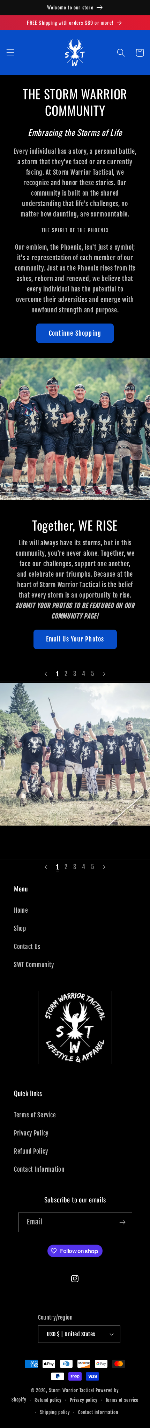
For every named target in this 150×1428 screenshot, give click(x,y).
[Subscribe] (122, 1222)
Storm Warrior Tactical (71, 1390)
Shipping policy (55, 1412)
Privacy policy (84, 1400)
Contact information (98, 1412)
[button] (10, 53)
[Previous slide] (45, 674)
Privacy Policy (31, 1133)
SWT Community (34, 965)
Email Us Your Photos (75, 639)
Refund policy (48, 1400)
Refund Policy (31, 1151)
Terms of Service (35, 1115)
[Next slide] (104, 674)
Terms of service (122, 1400)
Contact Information (39, 1169)
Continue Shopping (75, 333)
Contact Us (27, 946)
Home (21, 910)
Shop (20, 928)
